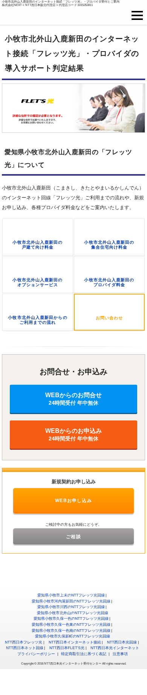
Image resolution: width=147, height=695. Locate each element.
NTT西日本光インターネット (114, 648)
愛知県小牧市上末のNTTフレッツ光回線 (71, 595)
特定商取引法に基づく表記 (83, 654)
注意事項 (120, 654)
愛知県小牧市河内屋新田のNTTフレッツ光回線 (71, 601)
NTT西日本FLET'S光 (66, 648)
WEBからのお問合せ (73, 399)
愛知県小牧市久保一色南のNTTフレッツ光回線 (71, 630)
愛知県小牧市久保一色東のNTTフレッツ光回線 (71, 624)
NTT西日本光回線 (122, 642)
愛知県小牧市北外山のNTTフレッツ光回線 (72, 613)
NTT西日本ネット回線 (24, 648)
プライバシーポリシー (36, 654)
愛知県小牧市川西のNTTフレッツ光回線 (71, 607)
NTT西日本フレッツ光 (23, 642)
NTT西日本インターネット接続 (75, 642)
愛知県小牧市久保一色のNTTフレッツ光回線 (71, 618)
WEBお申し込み (73, 500)
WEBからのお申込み (73, 435)
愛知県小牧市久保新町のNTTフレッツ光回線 (72, 636)
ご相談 (73, 536)
